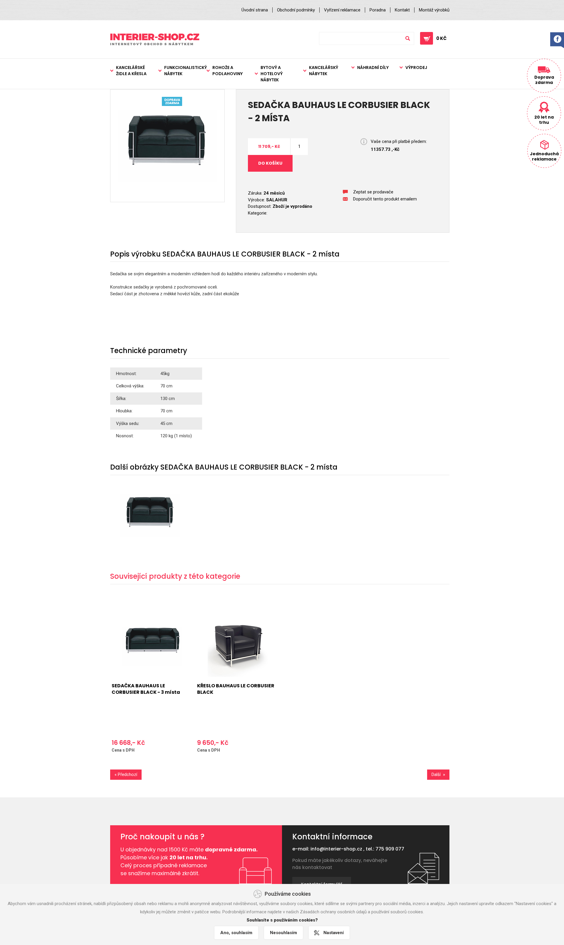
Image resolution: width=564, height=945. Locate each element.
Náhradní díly (373, 67)
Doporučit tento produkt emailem (385, 199)
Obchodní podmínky (296, 10)
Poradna (378, 10)
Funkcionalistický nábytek (185, 71)
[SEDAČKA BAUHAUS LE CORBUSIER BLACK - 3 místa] (152, 647)
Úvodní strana (254, 10)
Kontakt (402, 10)
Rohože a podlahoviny (227, 71)
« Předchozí (126, 774)
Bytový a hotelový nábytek (272, 74)
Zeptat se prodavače (373, 192)
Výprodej (416, 67)
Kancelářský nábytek (323, 71)
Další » (438, 774)
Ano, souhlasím (236, 932)
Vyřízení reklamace (342, 10)
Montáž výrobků (434, 10)
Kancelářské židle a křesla (131, 71)
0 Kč (441, 38)
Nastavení (333, 932)
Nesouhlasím (283, 932)
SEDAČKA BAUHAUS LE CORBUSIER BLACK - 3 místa (146, 689)
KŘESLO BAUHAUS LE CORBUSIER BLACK (235, 689)
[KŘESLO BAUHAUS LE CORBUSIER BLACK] (237, 647)
